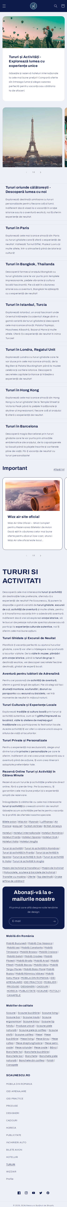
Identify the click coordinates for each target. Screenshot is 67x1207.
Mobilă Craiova (48, 952)
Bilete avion (9, 821)
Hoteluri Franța (11, 837)
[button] (4, 6)
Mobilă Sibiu (41, 965)
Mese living (27, 1038)
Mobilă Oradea (33, 956)
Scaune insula (31, 1017)
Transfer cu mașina (14, 876)
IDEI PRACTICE (33, 982)
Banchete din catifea (31, 1060)
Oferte (31, 876)
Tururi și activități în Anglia (28, 861)
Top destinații (45, 876)
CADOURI (42, 986)
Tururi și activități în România (41, 848)
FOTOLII (55, 991)
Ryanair (34, 821)
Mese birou (42, 1038)
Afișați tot (59, 469)
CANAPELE (14, 995)
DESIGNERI (28, 986)
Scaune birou (31, 1021)
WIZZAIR (11, 1172)
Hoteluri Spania (31, 837)
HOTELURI (12, 1157)
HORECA (12, 991)
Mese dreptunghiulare (29, 1043)
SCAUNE (42, 991)
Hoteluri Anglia (29, 841)
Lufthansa (46, 821)
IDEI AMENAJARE (16, 1091)
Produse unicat (25, 1026)
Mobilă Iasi (13, 947)
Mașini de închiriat (53, 868)
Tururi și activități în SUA (27, 857)
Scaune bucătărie (29, 1013)
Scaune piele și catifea (32, 1030)
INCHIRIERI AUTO (16, 1142)
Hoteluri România (52, 833)
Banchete (31, 1056)
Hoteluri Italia (10, 841)
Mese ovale (41, 1047)
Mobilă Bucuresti (16, 943)
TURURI (10, 1164)
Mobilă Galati (15, 956)
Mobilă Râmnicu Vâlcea (30, 973)
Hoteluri (7, 833)
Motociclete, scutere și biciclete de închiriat (29, 872)
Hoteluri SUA (50, 837)
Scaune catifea (24, 1034)
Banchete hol (14, 1052)
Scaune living (50, 1013)
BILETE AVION (14, 1150)
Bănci (53, 1047)
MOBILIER (50, 982)
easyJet (17, 826)
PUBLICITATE (27, 991)
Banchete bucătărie (36, 1052)
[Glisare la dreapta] (40, 172)
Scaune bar (13, 1017)
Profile (9, 1179)
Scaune (11, 1013)
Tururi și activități (12, 848)
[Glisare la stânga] (26, 172)
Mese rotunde (23, 1047)
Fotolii (50, 1060)
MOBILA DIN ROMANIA (35, 978)
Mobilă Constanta (32, 947)
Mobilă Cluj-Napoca (40, 943)
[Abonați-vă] (54, 921)
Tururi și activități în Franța (18, 852)
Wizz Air (22, 821)
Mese (39, 1034)
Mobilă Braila (24, 960)
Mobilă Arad (41, 960)
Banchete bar (14, 1056)
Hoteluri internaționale (27, 833)
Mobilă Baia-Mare (34, 969)
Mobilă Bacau (23, 965)
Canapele (12, 1065)
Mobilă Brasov (28, 952)
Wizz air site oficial (23, 517)
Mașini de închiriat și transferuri (21, 868)
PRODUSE (13, 986)
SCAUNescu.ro (28, 1205)
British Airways (53, 826)
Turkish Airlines (33, 826)
